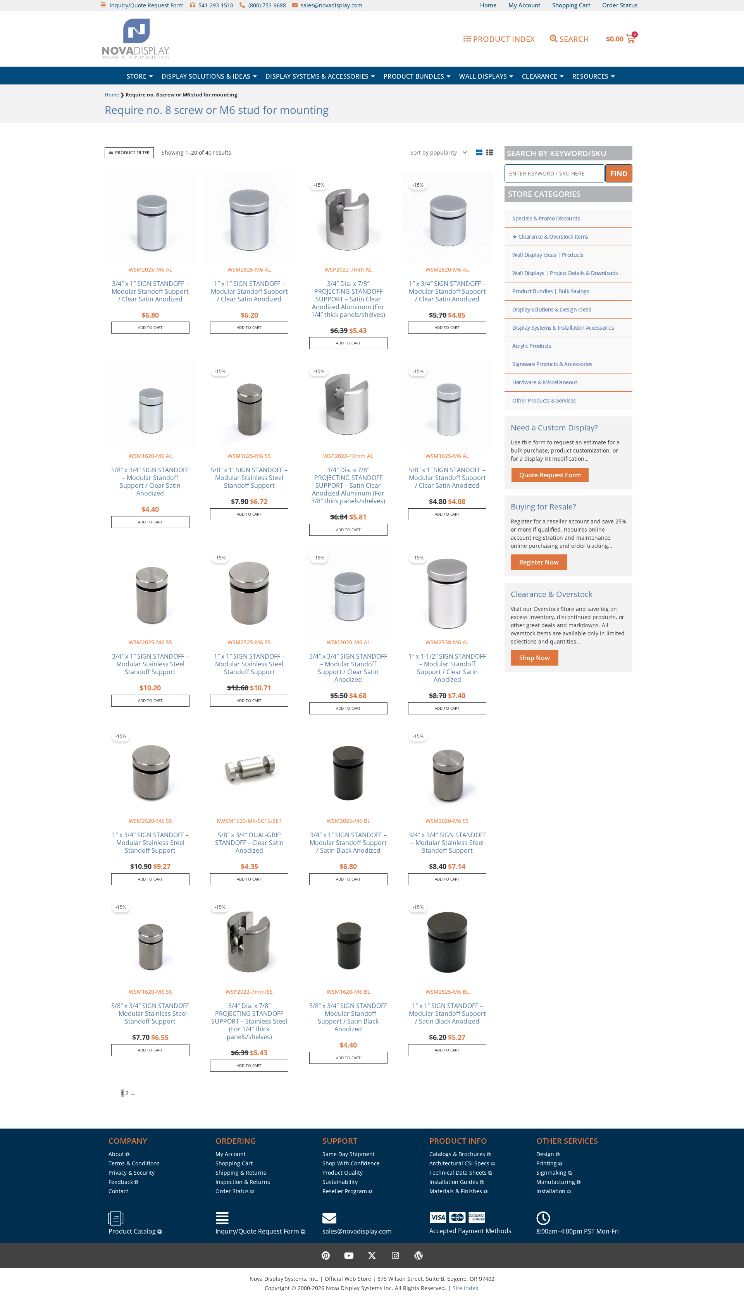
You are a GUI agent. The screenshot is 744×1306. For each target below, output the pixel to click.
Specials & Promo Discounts (546, 218)
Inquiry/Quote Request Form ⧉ (260, 1231)
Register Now (539, 562)
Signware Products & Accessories (552, 364)
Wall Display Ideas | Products (548, 254)
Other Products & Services (544, 400)
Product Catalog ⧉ (135, 1231)
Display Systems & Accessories (317, 76)
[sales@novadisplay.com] (329, 1218)
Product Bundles (414, 76)
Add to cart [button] (150, 327)
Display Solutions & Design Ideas (551, 309)
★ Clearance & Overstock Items (550, 236)
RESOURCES (590, 76)
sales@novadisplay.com (357, 1231)
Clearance (539, 76)
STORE (136, 76)
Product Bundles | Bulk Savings (550, 291)
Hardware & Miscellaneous (544, 382)
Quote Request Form (550, 475)
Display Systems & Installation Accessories (563, 327)
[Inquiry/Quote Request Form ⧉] (222, 1218)
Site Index (465, 1288)
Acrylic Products (531, 345)
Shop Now (534, 658)
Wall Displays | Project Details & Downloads (565, 273)
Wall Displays (483, 76)
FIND (618, 173)
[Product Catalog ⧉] (115, 1218)
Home (112, 94)
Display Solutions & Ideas (206, 76)
